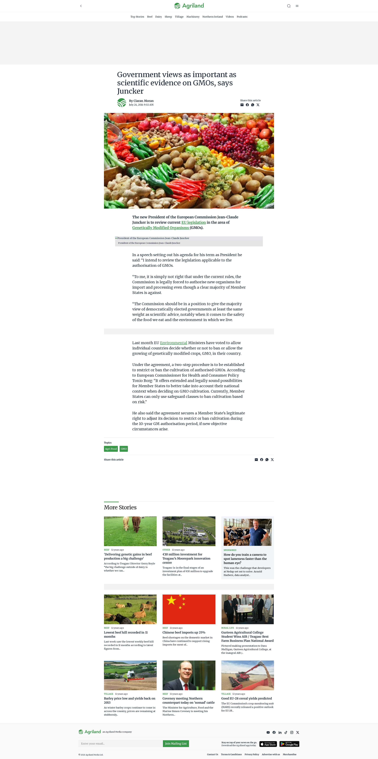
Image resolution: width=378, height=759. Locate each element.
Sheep (168, 16)
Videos (230, 16)
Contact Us (212, 754)
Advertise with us (271, 754)
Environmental (173, 343)
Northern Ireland (212, 16)
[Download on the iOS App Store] (268, 744)
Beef (149, 16)
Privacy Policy (252, 754)
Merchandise (289, 754)
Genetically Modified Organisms (161, 227)
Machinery (192, 16)
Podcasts (242, 16)
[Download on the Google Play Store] (289, 744)
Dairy (158, 16)
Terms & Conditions (231, 754)
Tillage (179, 16)
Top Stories (137, 16)
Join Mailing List (176, 743)
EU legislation (193, 222)
